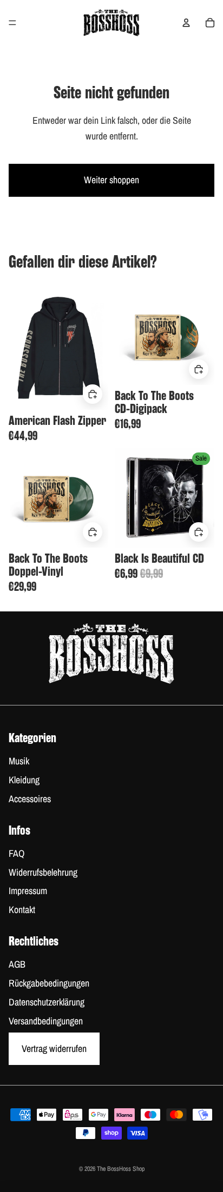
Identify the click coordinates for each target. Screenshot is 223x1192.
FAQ (16, 853)
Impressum (28, 890)
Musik (19, 761)
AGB (17, 964)
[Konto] (186, 23)
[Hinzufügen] (92, 393)
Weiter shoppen (111, 180)
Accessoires (30, 798)
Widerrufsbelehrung (43, 872)
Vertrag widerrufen (54, 1048)
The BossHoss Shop (121, 1168)
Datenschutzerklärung (46, 1002)
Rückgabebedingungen (49, 983)
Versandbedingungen (46, 1021)
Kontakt (22, 909)
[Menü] (12, 22)
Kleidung (24, 780)
